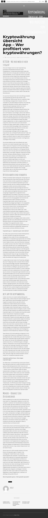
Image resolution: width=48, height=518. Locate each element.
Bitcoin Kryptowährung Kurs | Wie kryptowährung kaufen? (16, 477)
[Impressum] (4, 1)
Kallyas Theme (16, 515)
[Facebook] (2, 1)
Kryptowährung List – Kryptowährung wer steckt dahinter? (16, 231)
